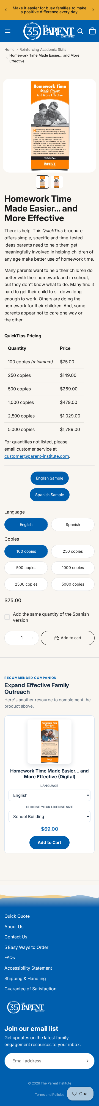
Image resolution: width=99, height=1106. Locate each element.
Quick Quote (17, 916)
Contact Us (15, 937)
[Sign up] (86, 1061)
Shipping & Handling (25, 978)
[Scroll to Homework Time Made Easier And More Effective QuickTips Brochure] (42, 288)
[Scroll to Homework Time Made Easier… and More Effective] (57, 288)
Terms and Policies (49, 1094)
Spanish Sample (49, 494)
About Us (13, 926)
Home (9, 49)
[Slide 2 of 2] (57, 182)
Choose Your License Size (49, 807)
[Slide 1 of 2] (42, 182)
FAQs (9, 958)
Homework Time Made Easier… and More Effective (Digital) (49, 773)
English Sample (49, 478)
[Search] (80, 31)
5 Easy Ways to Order (26, 947)
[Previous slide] (6, 10)
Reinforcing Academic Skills (43, 49)
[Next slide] (93, 10)
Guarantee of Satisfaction (30, 988)
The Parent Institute (56, 1083)
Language (49, 786)
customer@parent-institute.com (36, 456)
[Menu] (7, 31)
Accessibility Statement (28, 968)
